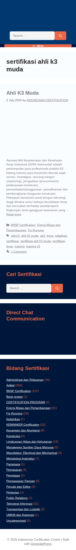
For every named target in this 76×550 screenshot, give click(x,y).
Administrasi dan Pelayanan (24, 379)
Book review (14, 396)
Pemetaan (13, 475)
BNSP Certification (23, 225)
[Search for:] (32, 35)
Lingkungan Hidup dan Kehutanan (29, 441)
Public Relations (17, 498)
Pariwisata (13, 464)
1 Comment (19, 251)
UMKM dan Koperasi (20, 515)
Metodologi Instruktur (20, 458)
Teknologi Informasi (19, 503)
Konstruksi (13, 436)
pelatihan (61, 235)
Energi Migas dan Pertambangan (28, 408)
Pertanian (12, 492)
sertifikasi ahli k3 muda (35, 241)
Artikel (10, 385)
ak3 (42, 235)
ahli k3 (15, 235)
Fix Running (36, 230)
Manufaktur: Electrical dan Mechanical (31, 452)
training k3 (33, 246)
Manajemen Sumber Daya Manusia (30, 447)
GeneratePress (41, 544)
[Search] (60, 35)
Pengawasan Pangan (20, 481)
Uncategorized (16, 520)
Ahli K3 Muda (22, 93)
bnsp (50, 235)
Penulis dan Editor (18, 486)
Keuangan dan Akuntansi (23, 430)
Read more (13, 214)
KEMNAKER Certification (22, 424)
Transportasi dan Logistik (23, 509)
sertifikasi (12, 241)
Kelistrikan (13, 419)
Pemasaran (14, 469)
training (19, 246)
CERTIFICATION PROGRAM (25, 402)
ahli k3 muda (29, 235)
